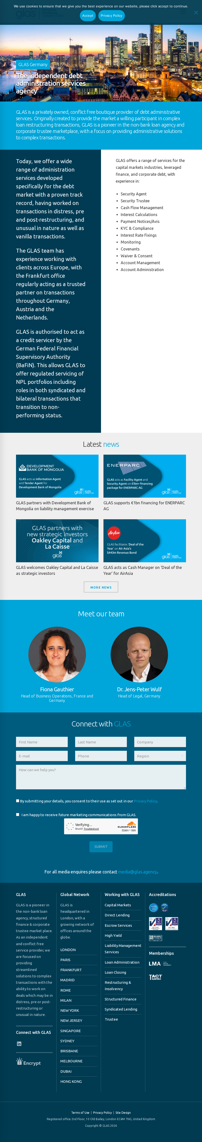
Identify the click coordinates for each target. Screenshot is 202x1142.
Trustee (111, 1019)
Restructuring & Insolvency (118, 985)
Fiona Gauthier (57, 689)
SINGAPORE (70, 1031)
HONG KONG (71, 1081)
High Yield (113, 935)
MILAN (65, 1000)
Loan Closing (115, 972)
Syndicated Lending (121, 1009)
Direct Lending (117, 915)
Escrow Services (118, 925)
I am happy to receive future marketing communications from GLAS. (78, 815)
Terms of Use (80, 1112)
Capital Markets (118, 905)
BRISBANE (69, 1051)
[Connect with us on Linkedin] (19, 1043)
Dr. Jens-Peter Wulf (139, 689)
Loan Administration (122, 962)
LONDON (68, 950)
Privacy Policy (145, 801)
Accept (88, 15)
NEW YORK (69, 1010)
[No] (195, 12)
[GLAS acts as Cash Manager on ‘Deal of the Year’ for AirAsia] (144, 540)
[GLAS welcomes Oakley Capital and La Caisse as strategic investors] (57, 540)
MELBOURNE (71, 1061)
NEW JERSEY (71, 1020)
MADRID (67, 980)
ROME (65, 990)
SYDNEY (67, 1041)
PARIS (65, 960)
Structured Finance (120, 999)
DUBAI (65, 1071)
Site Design (123, 1112)
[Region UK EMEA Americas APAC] (160, 758)
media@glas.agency (137, 871)
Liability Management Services (123, 948)
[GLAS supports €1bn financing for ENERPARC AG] (144, 476)
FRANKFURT (71, 970)
